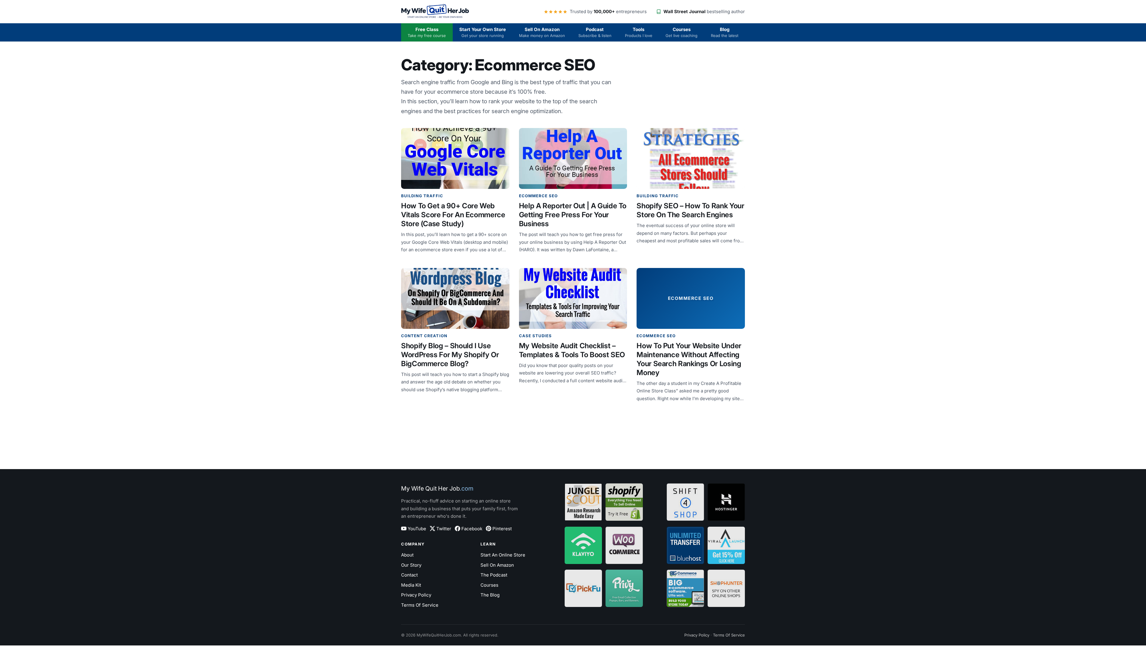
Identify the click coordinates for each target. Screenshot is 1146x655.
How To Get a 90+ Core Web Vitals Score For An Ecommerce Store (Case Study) (453, 214)
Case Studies (535, 335)
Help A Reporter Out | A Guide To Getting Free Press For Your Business (572, 214)
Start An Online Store (502, 555)
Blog (724, 32)
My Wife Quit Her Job (437, 488)
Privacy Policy (416, 595)
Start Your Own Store (482, 32)
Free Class (427, 32)
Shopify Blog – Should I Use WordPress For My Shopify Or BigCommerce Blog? (450, 354)
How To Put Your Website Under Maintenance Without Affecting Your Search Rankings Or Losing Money (689, 359)
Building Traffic (422, 195)
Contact (409, 575)
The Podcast (493, 575)
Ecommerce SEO (538, 195)
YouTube (417, 528)
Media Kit (411, 585)
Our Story (411, 565)
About (407, 555)
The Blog (490, 595)
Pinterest (502, 528)
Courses (681, 32)
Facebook (471, 528)
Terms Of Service (419, 605)
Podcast (594, 32)
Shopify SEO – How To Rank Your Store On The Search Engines (690, 210)
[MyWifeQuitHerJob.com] (435, 11)
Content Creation (424, 335)
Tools (638, 32)
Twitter (443, 528)
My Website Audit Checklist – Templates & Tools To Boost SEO (572, 350)
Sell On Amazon (542, 32)
